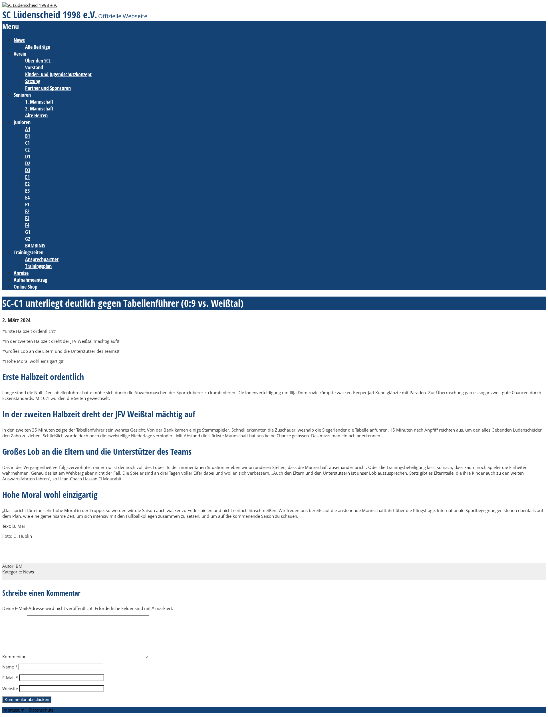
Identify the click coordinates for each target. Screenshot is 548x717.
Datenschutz (41, 710)
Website (10, 688)
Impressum (13, 710)
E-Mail (10, 677)
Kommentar (14, 656)
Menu (10, 26)
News (28, 572)
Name (9, 667)
